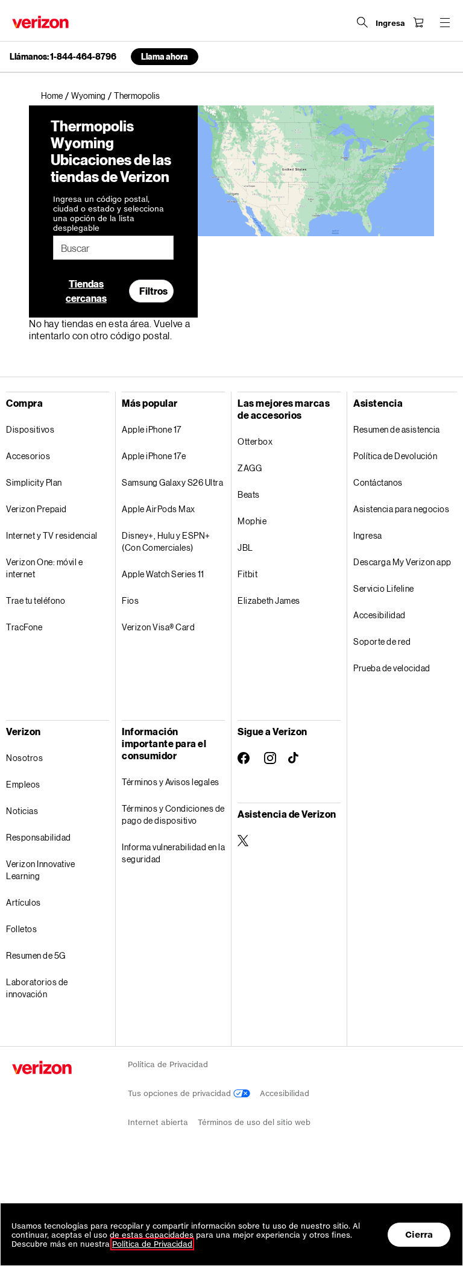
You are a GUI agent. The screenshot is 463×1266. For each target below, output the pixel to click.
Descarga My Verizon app (402, 562)
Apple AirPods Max (158, 509)
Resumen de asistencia (396, 429)
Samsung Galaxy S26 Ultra (172, 482)
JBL (245, 547)
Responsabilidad (38, 837)
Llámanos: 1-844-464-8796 (63, 56)
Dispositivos (30, 429)
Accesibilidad (379, 615)
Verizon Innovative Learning (40, 870)
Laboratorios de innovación (37, 988)
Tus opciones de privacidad (180, 1093)
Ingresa (367, 535)
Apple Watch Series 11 (163, 574)
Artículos (23, 902)
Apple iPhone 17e (154, 456)
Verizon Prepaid (36, 509)
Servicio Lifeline (383, 588)
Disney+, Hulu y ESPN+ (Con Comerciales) (166, 541)
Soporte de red (382, 641)
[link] (56, 96)
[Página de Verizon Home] (40, 22)
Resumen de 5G (36, 955)
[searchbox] (113, 248)
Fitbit (247, 574)
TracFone (24, 627)
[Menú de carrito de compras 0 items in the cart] (418, 22)
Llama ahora (164, 56)
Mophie (252, 521)
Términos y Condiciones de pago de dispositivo (173, 814)
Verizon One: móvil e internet (44, 568)
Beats (249, 494)
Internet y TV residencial (52, 535)
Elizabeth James (269, 600)
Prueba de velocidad (391, 668)
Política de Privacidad (168, 1064)
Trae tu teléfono (35, 600)
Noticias (22, 811)
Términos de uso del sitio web (254, 1122)
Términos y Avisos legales (170, 782)
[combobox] (113, 248)
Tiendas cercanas (86, 291)
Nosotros (24, 758)
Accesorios (28, 456)
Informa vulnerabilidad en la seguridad (173, 853)
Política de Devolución (395, 456)
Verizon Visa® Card (158, 627)
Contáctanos (378, 482)
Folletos (21, 929)
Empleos (23, 784)
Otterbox (255, 441)
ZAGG (250, 468)
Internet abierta (158, 1122)
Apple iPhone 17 (151, 429)
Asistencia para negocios (401, 509)
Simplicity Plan (34, 482)
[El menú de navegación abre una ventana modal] (445, 22)
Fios (130, 600)
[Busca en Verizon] (362, 22)
